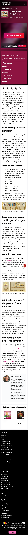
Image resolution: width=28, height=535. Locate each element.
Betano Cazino (9, 361)
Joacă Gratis (15, 36)
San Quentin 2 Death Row (20, 420)
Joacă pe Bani (22, 45)
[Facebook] (3, 88)
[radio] (2, 52)
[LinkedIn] (15, 88)
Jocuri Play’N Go (15, 55)
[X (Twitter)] (7, 88)
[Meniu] (25, 4)
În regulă (12, 532)
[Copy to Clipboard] (19, 88)
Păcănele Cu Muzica (15, 58)
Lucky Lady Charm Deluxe (7, 420)
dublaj (9, 260)
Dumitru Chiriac (15, 19)
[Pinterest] (11, 88)
